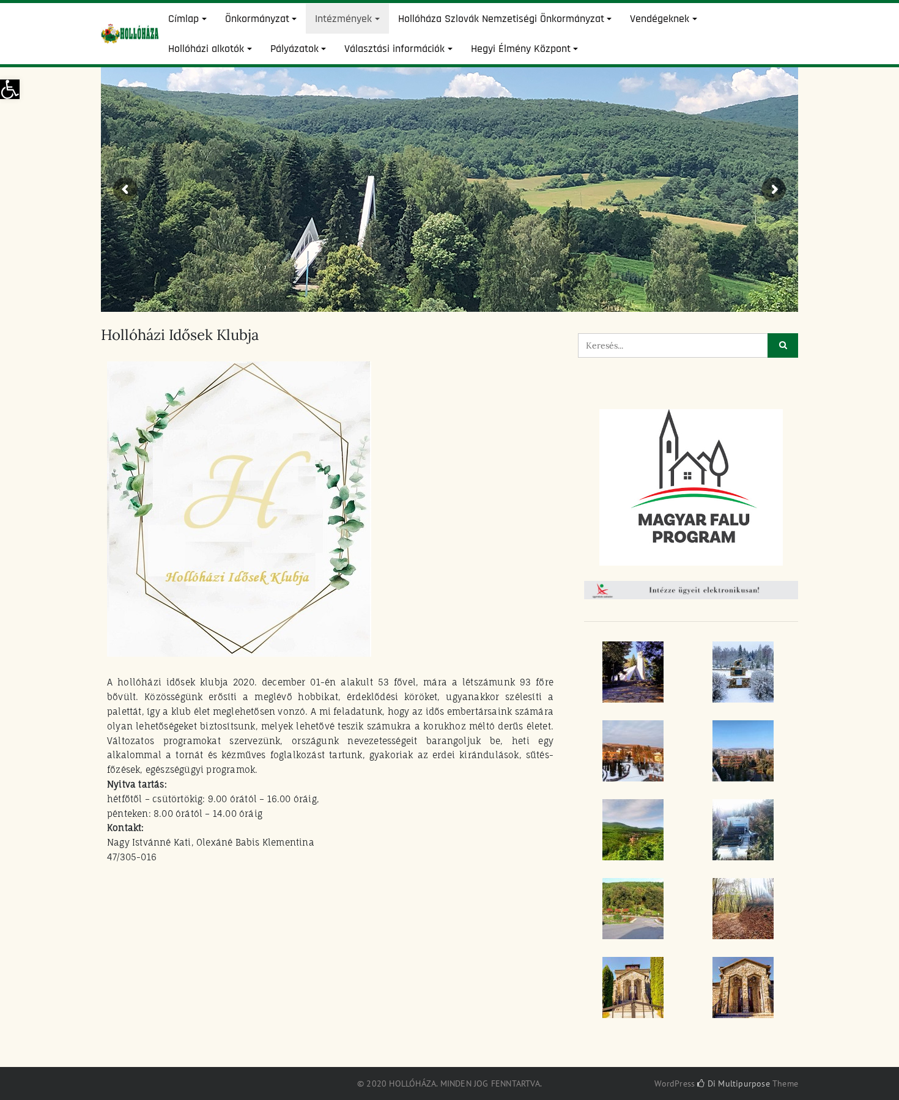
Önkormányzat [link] (257, 19)
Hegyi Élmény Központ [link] (521, 49)
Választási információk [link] (394, 49)
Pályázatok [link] (294, 49)
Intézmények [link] (343, 19)
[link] (10, 89)
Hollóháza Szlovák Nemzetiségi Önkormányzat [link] (501, 19)
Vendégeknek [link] (659, 19)
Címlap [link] (183, 19)
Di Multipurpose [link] (737, 1083)
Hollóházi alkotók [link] (206, 49)
